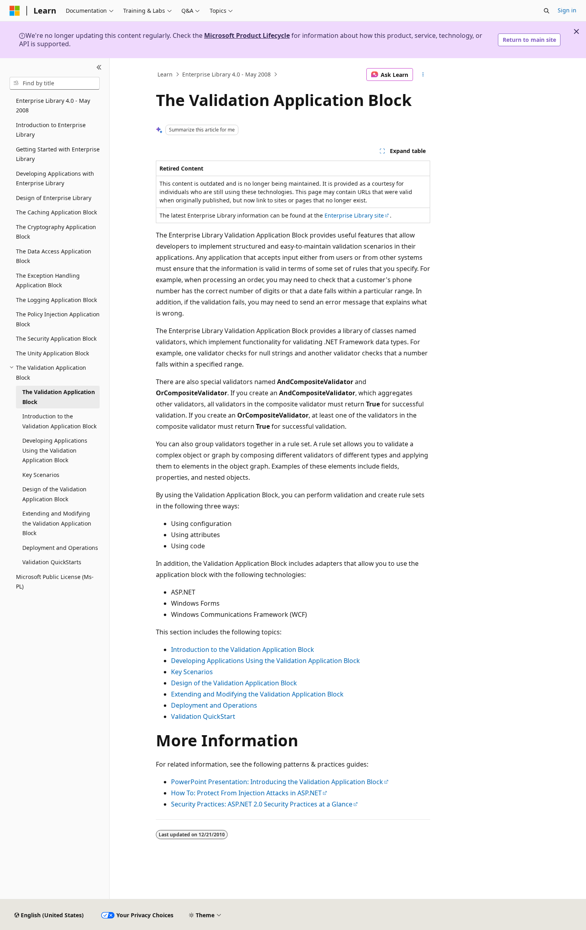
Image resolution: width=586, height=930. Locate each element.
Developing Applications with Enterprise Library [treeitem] (55, 178)
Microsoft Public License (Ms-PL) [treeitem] (55, 582)
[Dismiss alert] (576, 31)
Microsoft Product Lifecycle (247, 35)
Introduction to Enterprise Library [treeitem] (51, 130)
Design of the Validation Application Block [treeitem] (54, 494)
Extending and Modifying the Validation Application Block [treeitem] (56, 523)
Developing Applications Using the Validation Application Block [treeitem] (54, 450)
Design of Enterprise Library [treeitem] (53, 198)
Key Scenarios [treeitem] (40, 475)
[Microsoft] (15, 11)
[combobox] (55, 83)
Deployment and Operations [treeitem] (60, 547)
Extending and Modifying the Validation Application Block (257, 694)
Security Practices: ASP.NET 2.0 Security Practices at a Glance (261, 804)
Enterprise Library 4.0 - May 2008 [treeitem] (53, 105)
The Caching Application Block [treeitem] (56, 212)
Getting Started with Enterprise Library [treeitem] (58, 154)
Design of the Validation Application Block (234, 683)
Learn (165, 74)
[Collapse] (99, 67)
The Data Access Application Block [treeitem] (53, 256)
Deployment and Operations (214, 705)
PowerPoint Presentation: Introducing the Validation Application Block (277, 781)
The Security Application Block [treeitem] (56, 338)
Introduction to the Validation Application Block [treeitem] (59, 421)
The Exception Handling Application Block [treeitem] (48, 280)
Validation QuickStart (203, 716)
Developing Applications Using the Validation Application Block (265, 660)
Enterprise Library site (354, 215)
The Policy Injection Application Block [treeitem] (58, 319)
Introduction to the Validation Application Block (242, 649)
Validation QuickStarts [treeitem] (51, 562)
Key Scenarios (192, 671)
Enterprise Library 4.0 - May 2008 (226, 74)
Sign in (567, 10)
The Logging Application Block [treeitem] (56, 300)
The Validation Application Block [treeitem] (58, 397)
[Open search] (547, 11)
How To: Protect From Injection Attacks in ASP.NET (246, 793)
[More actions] (423, 74)
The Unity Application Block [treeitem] (52, 353)
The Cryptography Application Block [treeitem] (56, 232)
